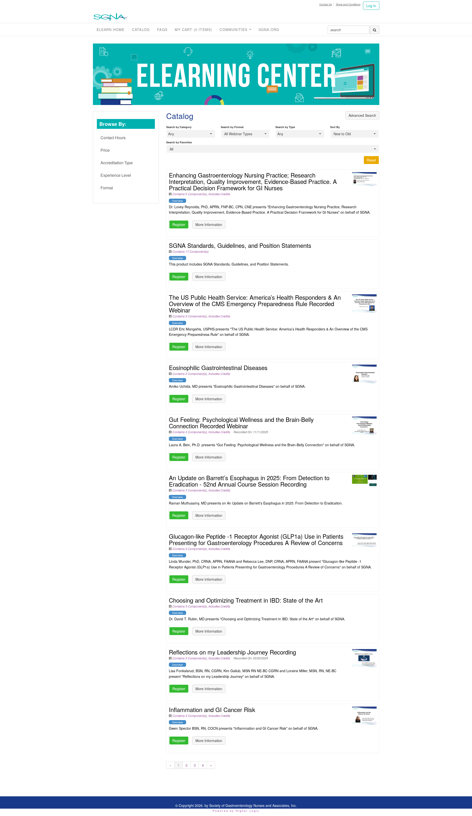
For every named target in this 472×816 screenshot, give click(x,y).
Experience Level (116, 175)
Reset (371, 160)
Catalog (141, 29)
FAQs (162, 29)
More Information (208, 224)
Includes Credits (219, 194)
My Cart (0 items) (193, 29)
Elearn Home (111, 29)
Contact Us (325, 4)
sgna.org (269, 29)
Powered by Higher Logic (236, 811)
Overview (177, 201)
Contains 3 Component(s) (190, 316)
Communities (234, 29)
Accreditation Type (117, 162)
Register (178, 224)
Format (107, 188)
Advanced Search (362, 115)
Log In (371, 5)
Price (105, 150)
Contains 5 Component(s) (190, 194)
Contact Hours (113, 137)
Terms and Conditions (348, 4)
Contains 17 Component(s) (191, 251)
